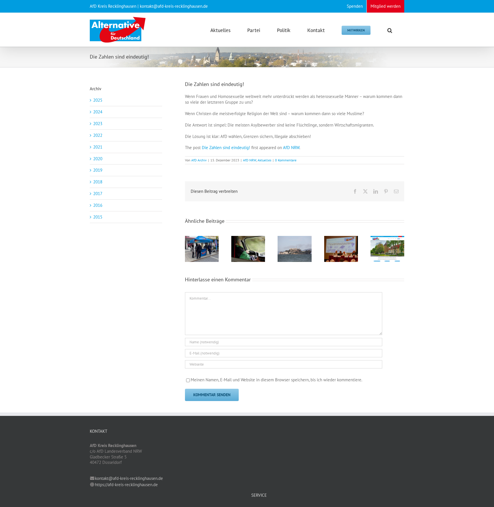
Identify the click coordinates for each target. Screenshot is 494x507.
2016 (97, 205)
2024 (97, 112)
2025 (97, 100)
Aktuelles (264, 160)
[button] (390, 30)
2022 (97, 135)
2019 (97, 170)
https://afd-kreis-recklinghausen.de (126, 484)
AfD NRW (291, 147)
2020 (97, 158)
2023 (97, 123)
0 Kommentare (285, 160)
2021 (97, 147)
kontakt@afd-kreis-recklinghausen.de (129, 478)
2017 (97, 193)
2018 (97, 182)
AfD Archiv (199, 160)
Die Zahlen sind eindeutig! (226, 147)
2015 (97, 217)
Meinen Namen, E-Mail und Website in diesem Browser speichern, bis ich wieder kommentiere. (276, 379)
